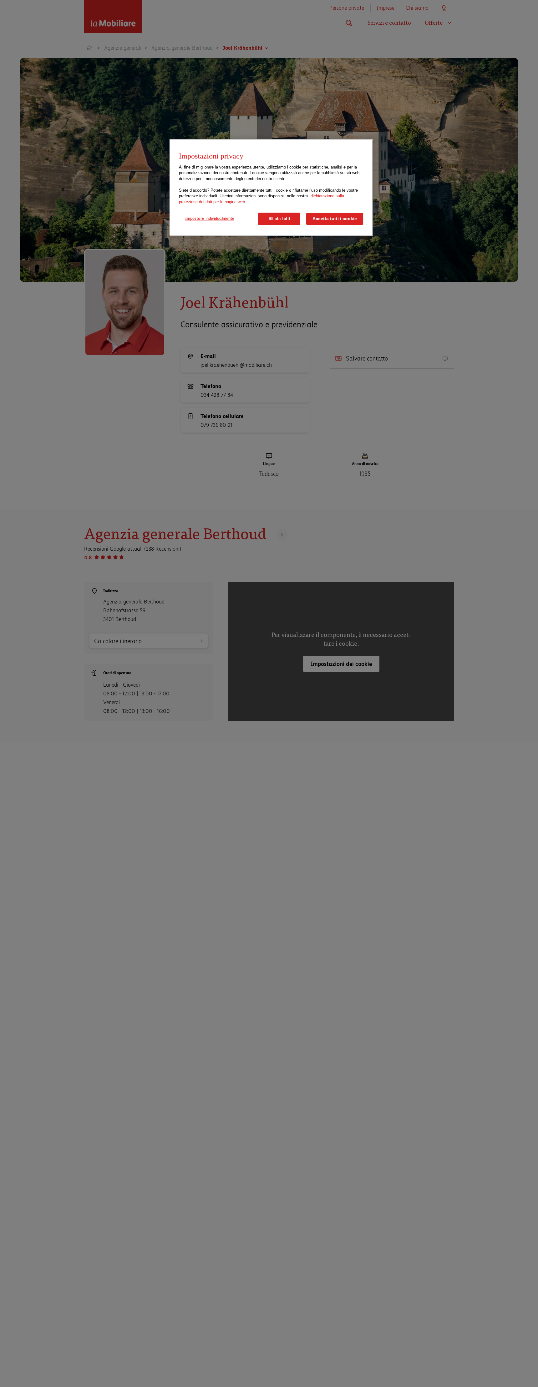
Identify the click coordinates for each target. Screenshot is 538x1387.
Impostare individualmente (209, 218)
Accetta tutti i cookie (334, 218)
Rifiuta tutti (279, 218)
